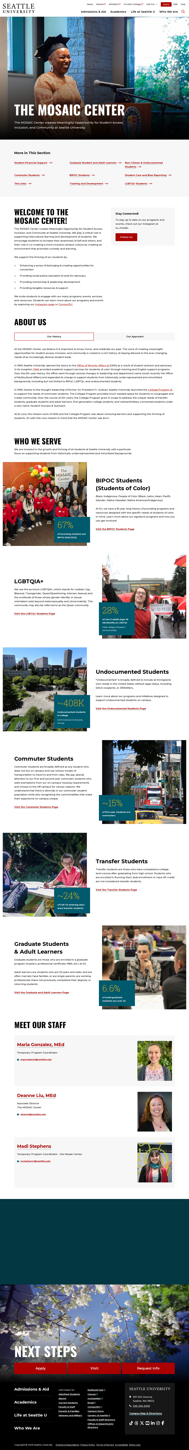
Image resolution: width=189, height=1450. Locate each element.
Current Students (68, 1402)
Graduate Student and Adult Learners (93, 162)
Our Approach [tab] (135, 336)
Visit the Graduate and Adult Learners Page (41, 992)
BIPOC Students (80, 175)
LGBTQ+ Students (136, 183)
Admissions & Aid (93, 11)
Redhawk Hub (95, 1390)
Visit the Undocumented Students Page (121, 708)
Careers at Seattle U (99, 1415)
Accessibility (121, 1445)
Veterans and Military (70, 1415)
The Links (20, 183)
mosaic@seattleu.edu (30, 1256)
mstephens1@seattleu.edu (35, 1161)
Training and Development (86, 183)
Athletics (113, 4)
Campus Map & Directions (145, 1413)
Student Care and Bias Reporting (145, 175)
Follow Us (126, 237)
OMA (36, 369)
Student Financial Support (30, 162)
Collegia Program (158, 389)
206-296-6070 (26, 1260)
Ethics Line (134, 1445)
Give (183, 4)
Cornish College (132, 4)
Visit (175, 4)
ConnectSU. (66, 304)
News (90, 4)
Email (91, 1402)
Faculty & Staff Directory (101, 1419)
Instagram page (45, 304)
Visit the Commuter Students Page (36, 807)
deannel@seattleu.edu (33, 1114)
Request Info (148, 1368)
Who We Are (168, 11)
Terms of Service (105, 1445)
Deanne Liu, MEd (36, 1095)
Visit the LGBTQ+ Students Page (34, 613)
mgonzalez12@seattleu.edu (36, 1059)
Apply (166, 4)
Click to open (152, 5)
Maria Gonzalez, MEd (40, 1044)
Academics (118, 11)
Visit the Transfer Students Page (116, 889)
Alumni (62, 1398)
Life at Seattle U (143, 11)
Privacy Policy (87, 1445)
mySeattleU (94, 1398)
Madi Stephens (34, 1146)
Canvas (92, 1394)
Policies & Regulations (67, 1445)
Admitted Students (69, 1394)
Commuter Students (27, 175)
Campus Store (96, 1411)
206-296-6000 (141, 1406)
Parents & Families (69, 1411)
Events (99, 4)
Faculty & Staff (67, 1407)
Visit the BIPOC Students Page (115, 529)
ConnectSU (94, 1407)
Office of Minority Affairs (91, 365)
